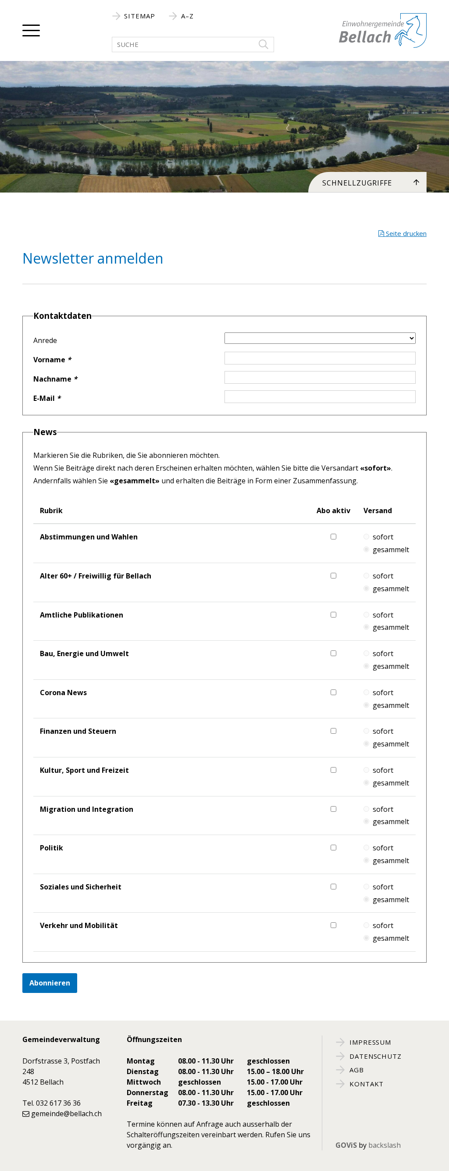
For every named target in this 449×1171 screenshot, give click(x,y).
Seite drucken (405, 233)
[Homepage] (383, 30)
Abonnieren (49, 983)
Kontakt (365, 1083)
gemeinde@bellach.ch (66, 1113)
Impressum (369, 1042)
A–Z (186, 15)
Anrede (45, 340)
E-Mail (47, 398)
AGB (355, 1069)
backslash (384, 1145)
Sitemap (139, 15)
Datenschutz (374, 1056)
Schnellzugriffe (357, 183)
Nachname (55, 379)
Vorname (52, 359)
